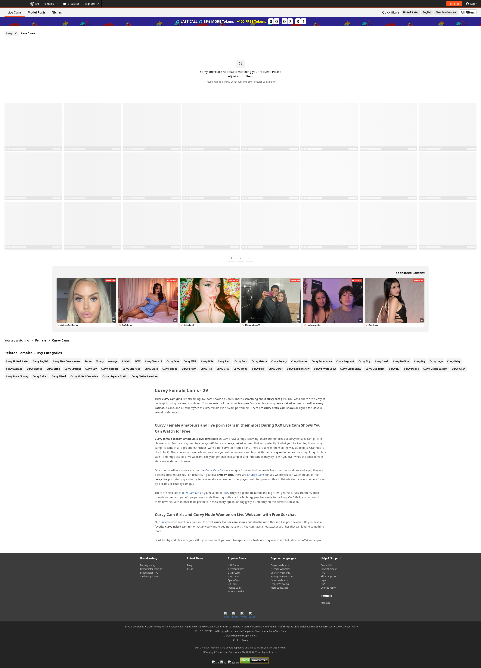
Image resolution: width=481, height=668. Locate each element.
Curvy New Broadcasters (66, 361)
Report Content (329, 569)
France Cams (235, 587)
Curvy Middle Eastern (435, 368)
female (40, 340)
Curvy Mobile (411, 368)
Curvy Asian (458, 368)
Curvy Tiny (364, 361)
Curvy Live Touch (374, 368)
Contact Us (326, 565)
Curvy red (206, 368)
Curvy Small (382, 361)
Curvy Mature (259, 361)
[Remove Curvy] (15, 33)
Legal (323, 580)
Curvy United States (17, 361)
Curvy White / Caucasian (84, 376)
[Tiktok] (227, 615)
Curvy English (40, 361)
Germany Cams (236, 569)
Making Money (148, 565)
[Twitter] (243, 615)
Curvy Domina (299, 361)
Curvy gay (91, 368)
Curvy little (53, 368)
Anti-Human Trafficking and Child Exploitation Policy (291, 626)
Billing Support (328, 576)
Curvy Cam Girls (215, 470)
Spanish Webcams (280, 572)
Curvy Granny (279, 361)
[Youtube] (252, 615)
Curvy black (151, 368)
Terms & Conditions (133, 626)
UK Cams (232, 584)
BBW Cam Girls (191, 493)
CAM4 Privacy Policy (157, 626)
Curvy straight (72, 368)
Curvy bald (258, 368)
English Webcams (280, 565)
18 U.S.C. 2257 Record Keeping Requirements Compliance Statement (230, 631)
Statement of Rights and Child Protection (192, 626)
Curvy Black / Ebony (17, 376)
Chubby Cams (256, 474)
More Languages (279, 587)
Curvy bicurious (131, 368)
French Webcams (280, 584)
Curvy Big (419, 361)
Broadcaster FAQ (149, 572)
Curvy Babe (172, 361)
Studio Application (149, 576)
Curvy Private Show (325, 368)
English (427, 12)
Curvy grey (223, 368)
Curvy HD (394, 368)
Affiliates (325, 602)
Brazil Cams (234, 572)
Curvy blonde (169, 368)
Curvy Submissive (322, 361)
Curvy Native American (145, 376)
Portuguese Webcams (282, 576)
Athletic (126, 361)
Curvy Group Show (350, 368)
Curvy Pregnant (345, 361)
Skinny (100, 361)
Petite (88, 361)
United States (410, 12)
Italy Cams (233, 576)
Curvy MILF (190, 361)
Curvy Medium (401, 361)
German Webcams (280, 569)
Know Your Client (278, 631)
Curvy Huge (436, 361)
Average (112, 361)
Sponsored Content (410, 273)
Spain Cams (234, 580)
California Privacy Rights (228, 626)
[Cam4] (14, 4)
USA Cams (233, 565)
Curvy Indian (40, 376)
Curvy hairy (453, 361)
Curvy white (240, 368)
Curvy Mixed (59, 376)
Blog (189, 565)
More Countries (236, 591)
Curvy (164, 522)
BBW (138, 361)
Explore (90, 3)
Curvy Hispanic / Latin (114, 376)
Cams (61, 340)
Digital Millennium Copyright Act (240, 635)
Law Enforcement (253, 626)
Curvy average (14, 368)
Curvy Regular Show (298, 368)
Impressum (327, 626)
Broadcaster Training (151, 569)
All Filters (468, 12)
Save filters (28, 33)
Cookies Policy (328, 587)
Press (190, 569)
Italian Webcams (279, 580)
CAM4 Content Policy (347, 626)
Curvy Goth (240, 361)
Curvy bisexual (109, 368)
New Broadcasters (446, 12)
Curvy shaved (34, 368)
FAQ (323, 572)
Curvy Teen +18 (153, 361)
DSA (323, 584)
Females (49, 3)
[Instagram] (235, 615)
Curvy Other (275, 368)
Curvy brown (189, 368)
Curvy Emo (224, 361)
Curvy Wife (207, 361)
